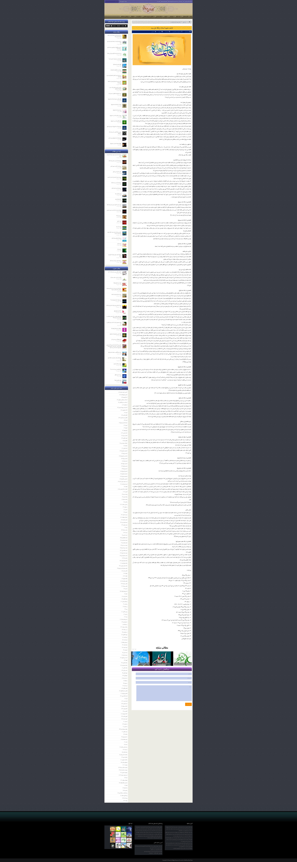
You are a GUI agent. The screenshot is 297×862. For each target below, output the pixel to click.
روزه (126, 609)
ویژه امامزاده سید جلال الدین (123, 793)
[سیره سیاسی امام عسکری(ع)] (124, 111)
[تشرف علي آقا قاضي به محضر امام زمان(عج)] (124, 354)
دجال (126, 594)
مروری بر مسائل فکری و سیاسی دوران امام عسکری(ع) (115, 132)
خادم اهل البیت (187, 31)
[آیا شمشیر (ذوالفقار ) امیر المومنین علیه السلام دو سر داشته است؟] (124, 49)
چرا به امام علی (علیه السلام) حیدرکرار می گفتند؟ (183, 664)
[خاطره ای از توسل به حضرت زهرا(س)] (124, 279)
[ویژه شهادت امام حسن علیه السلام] (124, 184)
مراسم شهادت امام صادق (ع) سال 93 (116, 300)
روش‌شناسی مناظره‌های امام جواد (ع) (116, 70)
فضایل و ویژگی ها (124, 693)
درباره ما (181, 1)
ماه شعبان (125, 726)
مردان (126, 742)
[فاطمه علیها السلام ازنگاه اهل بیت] (162, 49)
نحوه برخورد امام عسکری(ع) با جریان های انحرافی (114, 126)
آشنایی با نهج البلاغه (124, 394)
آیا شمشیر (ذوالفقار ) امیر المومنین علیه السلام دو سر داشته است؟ (114, 48)
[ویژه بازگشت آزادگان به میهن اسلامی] (124, 168)
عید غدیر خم (125, 678)
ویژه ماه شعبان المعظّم (118, 375)
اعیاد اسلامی (125, 448)
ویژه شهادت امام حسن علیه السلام (116, 182)
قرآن (126, 698)
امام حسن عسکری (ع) (124, 456)
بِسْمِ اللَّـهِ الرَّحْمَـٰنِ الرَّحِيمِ (188, 1)
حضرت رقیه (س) (124, 542)
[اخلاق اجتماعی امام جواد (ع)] (140, 660)
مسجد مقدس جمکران (124, 747)
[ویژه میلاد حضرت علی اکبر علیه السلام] (124, 262)
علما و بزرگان (125, 670)
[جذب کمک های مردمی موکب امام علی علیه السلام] (124, 307)
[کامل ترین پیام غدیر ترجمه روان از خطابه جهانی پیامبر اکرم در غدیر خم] (124, 233)
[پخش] (125, 26)
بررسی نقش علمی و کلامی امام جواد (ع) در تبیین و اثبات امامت (114, 76)
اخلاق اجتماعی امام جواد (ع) (144, 664)
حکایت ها (138, 16)
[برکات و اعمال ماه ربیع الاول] (124, 173)
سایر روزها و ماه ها (124, 619)
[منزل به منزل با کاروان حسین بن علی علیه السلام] (124, 206)
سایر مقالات (125, 624)
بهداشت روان (125, 497)
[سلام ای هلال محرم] (124, 200)
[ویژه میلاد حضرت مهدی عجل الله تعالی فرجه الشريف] (124, 256)
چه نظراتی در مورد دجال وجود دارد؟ (116, 328)
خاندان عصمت (125, 571)
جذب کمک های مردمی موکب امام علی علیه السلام (113, 305)
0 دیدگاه (160, 31)
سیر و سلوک (125, 629)
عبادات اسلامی (125, 662)
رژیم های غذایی (125, 601)
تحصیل (126, 509)
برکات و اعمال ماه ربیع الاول (117, 171)
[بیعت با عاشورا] (124, 222)
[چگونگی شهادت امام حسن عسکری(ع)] (124, 145)
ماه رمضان (125, 724)
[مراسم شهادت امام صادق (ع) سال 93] (124, 301)
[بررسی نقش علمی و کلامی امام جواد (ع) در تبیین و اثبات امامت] (124, 77)
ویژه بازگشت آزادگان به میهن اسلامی (116, 166)
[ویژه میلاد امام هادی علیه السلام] (124, 239)
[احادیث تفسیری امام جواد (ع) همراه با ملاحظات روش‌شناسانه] (124, 83)
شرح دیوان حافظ (125, 642)
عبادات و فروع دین (124, 665)
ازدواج (126, 425)
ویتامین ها (125, 790)
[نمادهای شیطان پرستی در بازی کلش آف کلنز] (124, 273)
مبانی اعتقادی (125, 731)
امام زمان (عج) (125, 463)
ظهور (126, 660)
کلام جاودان (185, 16)
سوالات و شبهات (124, 627)
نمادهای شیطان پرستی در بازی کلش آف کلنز (114, 272)
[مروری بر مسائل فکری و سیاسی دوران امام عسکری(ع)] (124, 133)
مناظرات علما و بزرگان (124, 754)
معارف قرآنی (125, 752)
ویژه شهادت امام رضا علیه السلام (116, 188)
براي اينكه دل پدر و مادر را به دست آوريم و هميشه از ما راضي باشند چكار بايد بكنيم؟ (114, 289)
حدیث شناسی (125, 535)
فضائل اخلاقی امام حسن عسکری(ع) (116, 121)
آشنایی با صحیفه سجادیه (123, 392)
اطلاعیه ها (125, 440)
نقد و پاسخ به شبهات (124, 775)
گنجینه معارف (125, 719)
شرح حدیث (125, 640)
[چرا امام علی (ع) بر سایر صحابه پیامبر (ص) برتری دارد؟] (124, 43)
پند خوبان (126, 507)
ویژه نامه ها (125, 798)
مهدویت (171, 16)
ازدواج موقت (125, 430)
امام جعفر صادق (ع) (124, 451)
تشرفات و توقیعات (124, 517)
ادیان (126, 420)
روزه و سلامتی (125, 611)
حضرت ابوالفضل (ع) (124, 537)
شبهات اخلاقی (125, 634)
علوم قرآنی (125, 675)
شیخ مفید (126, 650)
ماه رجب (126, 721)
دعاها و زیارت (125, 596)
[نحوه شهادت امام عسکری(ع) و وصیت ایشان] (124, 139)
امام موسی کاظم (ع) (124, 479)
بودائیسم (126, 502)
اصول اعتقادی (125, 438)
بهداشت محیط (125, 499)
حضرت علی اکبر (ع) (124, 548)
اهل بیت (126, 491)
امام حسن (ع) (125, 453)
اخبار (126, 412)
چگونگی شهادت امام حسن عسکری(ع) (115, 143)
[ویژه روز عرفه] (124, 250)
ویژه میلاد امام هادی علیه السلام (116, 238)
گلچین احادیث (125, 716)
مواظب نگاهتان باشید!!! (118, 380)
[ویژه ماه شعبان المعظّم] (124, 376)
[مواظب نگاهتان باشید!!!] (124, 382)
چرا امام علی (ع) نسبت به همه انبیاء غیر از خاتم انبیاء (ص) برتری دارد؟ (114, 36)
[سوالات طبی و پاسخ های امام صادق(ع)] (124, 335)
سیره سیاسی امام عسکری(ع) (117, 110)
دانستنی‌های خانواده (124, 591)
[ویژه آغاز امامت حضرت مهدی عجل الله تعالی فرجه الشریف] (124, 156)
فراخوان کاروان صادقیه (164, 1)
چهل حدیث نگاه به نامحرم (117, 364)
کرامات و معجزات (124, 706)
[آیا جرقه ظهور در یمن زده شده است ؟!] (124, 371)
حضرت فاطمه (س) (175, 31)
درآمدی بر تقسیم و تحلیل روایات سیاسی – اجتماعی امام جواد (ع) (115, 88)
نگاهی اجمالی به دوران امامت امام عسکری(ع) (114, 99)
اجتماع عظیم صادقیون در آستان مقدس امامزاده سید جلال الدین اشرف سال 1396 (114, 317)
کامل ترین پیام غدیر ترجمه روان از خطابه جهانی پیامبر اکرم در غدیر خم (114, 232)
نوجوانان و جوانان (124, 780)
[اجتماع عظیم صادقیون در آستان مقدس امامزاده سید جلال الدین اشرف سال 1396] (124, 318)
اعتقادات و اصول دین (124, 443)
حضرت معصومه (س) (124, 555)
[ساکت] (111, 26)
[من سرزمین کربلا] (124, 217)
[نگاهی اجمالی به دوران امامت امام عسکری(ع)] (124, 100)
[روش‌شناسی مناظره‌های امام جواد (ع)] (124, 71)
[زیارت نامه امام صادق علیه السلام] (124, 296)
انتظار (126, 486)
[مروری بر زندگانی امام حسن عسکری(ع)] (124, 117)
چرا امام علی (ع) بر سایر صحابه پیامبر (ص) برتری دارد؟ (114, 42)
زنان (126, 617)
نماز (126, 777)
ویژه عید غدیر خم (118, 226)
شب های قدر (125, 632)
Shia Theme (190, 860)
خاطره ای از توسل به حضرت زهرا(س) (115, 277)
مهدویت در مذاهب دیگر (123, 770)
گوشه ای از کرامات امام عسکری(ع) (116, 104)
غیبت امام (125, 685)
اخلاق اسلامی (125, 415)
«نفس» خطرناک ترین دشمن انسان (116, 339)
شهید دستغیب (125, 647)
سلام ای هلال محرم (118, 199)
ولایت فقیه (125, 788)
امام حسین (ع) (125, 458)
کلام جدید (125, 711)
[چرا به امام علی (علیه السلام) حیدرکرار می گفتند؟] (182, 660)
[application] (116, 25)
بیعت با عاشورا (119, 221)
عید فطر (126, 680)
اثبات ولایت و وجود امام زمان (123, 407)
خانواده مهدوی (125, 578)
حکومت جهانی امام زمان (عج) (123, 568)
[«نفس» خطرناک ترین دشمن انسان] (124, 341)
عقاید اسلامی (125, 668)
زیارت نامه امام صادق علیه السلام (116, 294)
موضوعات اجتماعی (124, 772)
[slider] (108, 25)
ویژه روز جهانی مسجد (118, 193)
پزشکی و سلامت (124, 16)
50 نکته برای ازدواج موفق (117, 311)
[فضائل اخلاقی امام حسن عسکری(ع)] (124, 122)
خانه (183, 1)
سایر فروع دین (125, 622)
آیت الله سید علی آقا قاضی (123, 402)
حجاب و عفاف (125, 530)
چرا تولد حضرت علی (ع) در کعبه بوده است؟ (163, 664)
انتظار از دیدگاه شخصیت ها (123, 489)
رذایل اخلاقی (125, 599)
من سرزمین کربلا (118, 215)
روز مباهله (125, 606)
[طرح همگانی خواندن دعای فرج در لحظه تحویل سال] (124, 359)
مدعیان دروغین (125, 737)
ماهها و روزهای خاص (124, 729)
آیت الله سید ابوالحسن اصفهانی (122, 400)
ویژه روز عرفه (119, 249)
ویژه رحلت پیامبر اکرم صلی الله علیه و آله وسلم (114, 177)
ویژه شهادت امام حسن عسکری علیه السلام (115, 160)
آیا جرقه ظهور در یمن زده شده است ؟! (115, 369)
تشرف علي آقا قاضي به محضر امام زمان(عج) (114, 352)
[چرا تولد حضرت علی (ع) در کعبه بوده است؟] (161, 660)
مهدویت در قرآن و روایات (123, 767)
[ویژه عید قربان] (124, 245)
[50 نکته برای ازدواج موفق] (124, 312)
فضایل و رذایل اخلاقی (124, 691)
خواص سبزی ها (125, 583)
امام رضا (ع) (125, 461)
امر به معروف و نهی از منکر (123, 481)
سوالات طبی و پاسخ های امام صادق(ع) (115, 334)
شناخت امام (125, 645)
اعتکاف (126, 445)
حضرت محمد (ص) (124, 553)
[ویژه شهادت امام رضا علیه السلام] (124, 189)
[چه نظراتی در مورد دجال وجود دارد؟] (124, 330)
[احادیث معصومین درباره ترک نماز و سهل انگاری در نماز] (124, 324)
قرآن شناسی (125, 701)
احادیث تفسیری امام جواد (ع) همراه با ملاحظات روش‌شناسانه (114, 82)
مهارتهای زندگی (125, 762)
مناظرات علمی (125, 757)
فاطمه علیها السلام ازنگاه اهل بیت (162, 28)
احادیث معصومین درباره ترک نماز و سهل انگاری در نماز (114, 323)
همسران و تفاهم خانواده (123, 782)
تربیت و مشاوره (125, 514)
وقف (126, 785)
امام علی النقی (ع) (124, 471)
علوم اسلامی (125, 673)
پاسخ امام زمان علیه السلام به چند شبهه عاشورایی (114, 210)
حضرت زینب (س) (124, 545)
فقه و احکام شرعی (124, 696)
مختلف (126, 734)
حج (126, 527)
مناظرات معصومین (124, 759)
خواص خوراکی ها (124, 581)
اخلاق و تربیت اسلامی (148, 16)
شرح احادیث (125, 637)
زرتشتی (126, 614)
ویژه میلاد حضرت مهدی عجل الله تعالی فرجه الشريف (114, 255)
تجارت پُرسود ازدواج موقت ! (117, 283)
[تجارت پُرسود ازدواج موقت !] (124, 284)
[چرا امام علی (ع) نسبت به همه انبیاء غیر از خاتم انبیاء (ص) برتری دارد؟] (124, 37)
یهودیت (126, 800)
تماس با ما (158, 1)
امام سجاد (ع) (125, 466)
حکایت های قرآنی (124, 563)
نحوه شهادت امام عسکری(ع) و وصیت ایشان (114, 138)
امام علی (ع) (125, 468)
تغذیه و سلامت (125, 520)
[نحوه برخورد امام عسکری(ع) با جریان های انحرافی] (124, 128)
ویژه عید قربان (119, 243)
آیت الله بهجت (125, 397)
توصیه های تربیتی (124, 522)
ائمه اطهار (178, 16)
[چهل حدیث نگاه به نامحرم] (124, 365)
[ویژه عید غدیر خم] (124, 228)
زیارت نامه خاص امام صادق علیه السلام (173, 1)
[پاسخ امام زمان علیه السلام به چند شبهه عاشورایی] (124, 211)
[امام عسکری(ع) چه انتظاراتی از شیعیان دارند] (124, 95)
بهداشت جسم (125, 494)
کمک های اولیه (125, 714)
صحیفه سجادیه (125, 655)
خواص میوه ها (125, 586)
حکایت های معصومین (124, 565)
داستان (126, 588)
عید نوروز (126, 683)
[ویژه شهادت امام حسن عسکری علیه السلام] (124, 162)
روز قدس (126, 604)
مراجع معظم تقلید (124, 739)
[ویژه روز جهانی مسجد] (124, 195)
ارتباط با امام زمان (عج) (123, 422)
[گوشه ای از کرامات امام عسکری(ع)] (124, 106)
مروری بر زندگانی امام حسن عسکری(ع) (115, 115)
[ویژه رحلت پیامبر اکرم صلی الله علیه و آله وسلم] (124, 178)
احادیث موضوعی (125, 410)
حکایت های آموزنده (124, 560)
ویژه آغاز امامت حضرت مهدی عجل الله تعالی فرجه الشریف (114, 155)
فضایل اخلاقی (125, 688)
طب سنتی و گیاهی (124, 657)
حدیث (165, 16)
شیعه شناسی (125, 652)
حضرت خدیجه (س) (124, 540)
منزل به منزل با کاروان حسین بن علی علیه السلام (114, 204)
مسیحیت (126, 749)
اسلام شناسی (159, 16)
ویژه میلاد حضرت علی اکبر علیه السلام (115, 260)
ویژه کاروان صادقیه (124, 795)
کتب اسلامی (125, 703)
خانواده (132, 16)
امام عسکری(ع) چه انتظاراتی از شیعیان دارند (115, 93)
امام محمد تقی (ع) (124, 476)
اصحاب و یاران (125, 435)
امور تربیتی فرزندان (124, 484)
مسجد (126, 744)
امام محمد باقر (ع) (124, 474)
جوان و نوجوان (125, 525)
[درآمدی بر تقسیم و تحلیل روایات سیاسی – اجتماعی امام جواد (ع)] (124, 89)
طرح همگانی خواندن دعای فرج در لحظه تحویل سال (114, 358)
